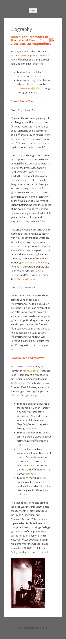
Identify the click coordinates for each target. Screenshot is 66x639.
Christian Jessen (26, 279)
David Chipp (25, 55)
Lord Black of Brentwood (34, 262)
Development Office (29, 88)
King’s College (30, 370)
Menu (33, 10)
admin (33, 632)
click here (36, 76)
